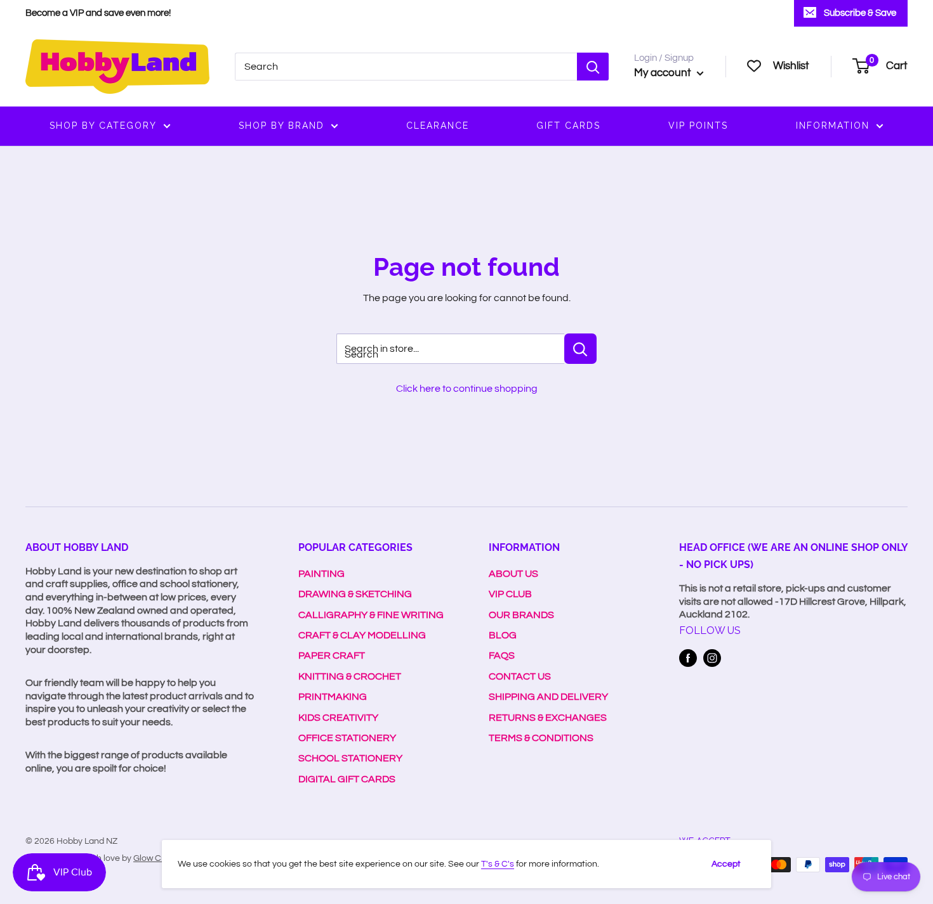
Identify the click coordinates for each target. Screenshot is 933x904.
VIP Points (698, 125)
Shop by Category (103, 125)
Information (833, 125)
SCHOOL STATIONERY (350, 758)
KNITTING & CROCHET (349, 676)
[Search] (593, 67)
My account (664, 73)
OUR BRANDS (521, 615)
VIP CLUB (510, 594)
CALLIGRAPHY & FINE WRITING (371, 615)
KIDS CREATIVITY (338, 718)
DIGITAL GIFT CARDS (346, 779)
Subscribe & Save (860, 13)
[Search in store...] (580, 348)
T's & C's (497, 864)
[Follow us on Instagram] (712, 658)
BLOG (503, 635)
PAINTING (321, 574)
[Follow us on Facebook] (688, 658)
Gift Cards (568, 125)
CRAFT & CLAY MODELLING (362, 635)
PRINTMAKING (332, 697)
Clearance (437, 125)
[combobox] (406, 67)
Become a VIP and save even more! (98, 13)
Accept (726, 864)
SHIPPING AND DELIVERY (548, 697)
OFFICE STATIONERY (347, 738)
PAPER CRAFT (331, 655)
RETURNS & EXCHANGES (548, 718)
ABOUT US (513, 574)
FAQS (502, 655)
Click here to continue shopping (467, 389)
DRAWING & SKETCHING (355, 594)
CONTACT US (520, 676)
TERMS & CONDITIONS (541, 738)
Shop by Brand (281, 125)
